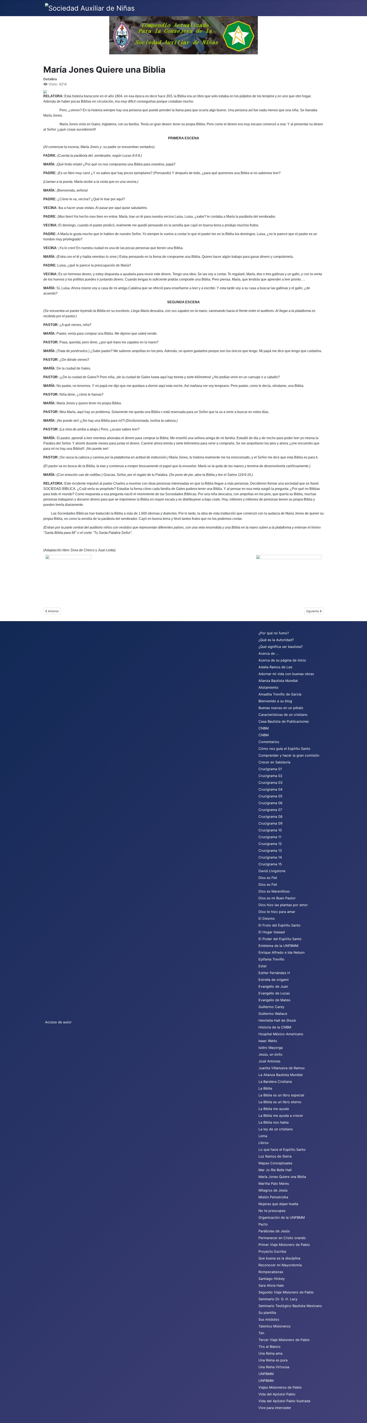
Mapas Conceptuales (275, 1163)
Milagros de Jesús (273, 1190)
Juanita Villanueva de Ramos (281, 1068)
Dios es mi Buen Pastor (277, 898)
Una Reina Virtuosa (273, 1367)
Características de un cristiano (283, 714)
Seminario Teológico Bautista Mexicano (290, 1306)
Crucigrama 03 (270, 782)
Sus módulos (268, 1319)
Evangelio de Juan (273, 986)
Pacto (263, 1224)
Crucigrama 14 (270, 857)
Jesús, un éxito (270, 1054)
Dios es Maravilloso (274, 891)
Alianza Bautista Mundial (278, 680)
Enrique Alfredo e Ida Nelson (281, 952)
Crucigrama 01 (270, 769)
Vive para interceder (274, 1408)
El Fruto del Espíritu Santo (279, 925)
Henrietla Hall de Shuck (277, 1020)
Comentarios (268, 742)
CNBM (263, 728)
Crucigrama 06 (270, 803)
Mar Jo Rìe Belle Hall (275, 1170)
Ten (261, 1333)
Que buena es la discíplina (279, 1258)
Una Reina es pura (273, 1360)
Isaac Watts (267, 1041)
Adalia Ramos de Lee (275, 667)
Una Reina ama (270, 1353)
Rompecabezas (270, 1272)
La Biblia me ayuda (273, 1109)
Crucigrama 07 (270, 810)
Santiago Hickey (271, 1278)
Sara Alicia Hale (271, 1285)
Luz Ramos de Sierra (275, 1156)
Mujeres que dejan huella (278, 1204)
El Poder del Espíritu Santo (280, 939)
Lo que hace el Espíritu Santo (282, 1149)
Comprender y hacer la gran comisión (288, 755)
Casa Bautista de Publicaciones (283, 721)
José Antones (269, 1061)
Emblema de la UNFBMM (278, 945)
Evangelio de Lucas (274, 993)
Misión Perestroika (273, 1197)
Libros (263, 1143)
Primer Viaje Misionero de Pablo (284, 1244)
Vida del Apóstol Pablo (276, 1394)
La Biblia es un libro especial (281, 1095)
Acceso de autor (58, 1022)
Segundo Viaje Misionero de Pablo (286, 1292)
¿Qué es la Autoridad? (276, 640)
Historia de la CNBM (274, 1027)
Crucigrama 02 (270, 776)
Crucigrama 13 (270, 850)
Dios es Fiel (267, 878)
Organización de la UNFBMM (281, 1217)
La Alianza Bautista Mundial (280, 1075)
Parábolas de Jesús (274, 1231)
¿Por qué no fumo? (273, 633)
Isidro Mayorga (270, 1047)
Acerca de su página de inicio (282, 660)
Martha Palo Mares (273, 1183)
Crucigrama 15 (270, 864)
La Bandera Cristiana (275, 1081)
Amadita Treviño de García (279, 694)
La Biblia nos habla (273, 1122)
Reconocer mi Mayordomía (280, 1265)
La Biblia (265, 1088)
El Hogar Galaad (271, 932)
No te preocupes (271, 1211)
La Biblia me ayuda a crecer (280, 1115)
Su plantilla (267, 1312)
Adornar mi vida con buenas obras (286, 674)
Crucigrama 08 (270, 816)
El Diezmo (266, 918)
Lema (262, 1136)
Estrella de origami (273, 979)
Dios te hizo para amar (276, 912)
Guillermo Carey (271, 1007)
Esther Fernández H (274, 973)
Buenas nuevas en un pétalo (280, 708)
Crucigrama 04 (270, 789)
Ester (262, 966)
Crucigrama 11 (269, 837)
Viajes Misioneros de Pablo (280, 1387)
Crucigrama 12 (270, 844)
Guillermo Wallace (272, 1013)
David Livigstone (271, 871)
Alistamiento (268, 687)
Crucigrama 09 (270, 823)
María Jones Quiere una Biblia (282, 1177)
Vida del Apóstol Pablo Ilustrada (284, 1401)
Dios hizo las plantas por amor (283, 905)
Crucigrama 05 (270, 796)
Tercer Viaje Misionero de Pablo (284, 1340)
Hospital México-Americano (280, 1034)
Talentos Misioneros (274, 1326)
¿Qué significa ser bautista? (280, 647)
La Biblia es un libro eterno (279, 1102)
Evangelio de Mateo (274, 1000)
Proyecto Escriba (272, 1251)
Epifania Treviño (271, 959)
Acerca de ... (268, 653)
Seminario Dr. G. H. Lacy (278, 1299)
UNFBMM (266, 1374)
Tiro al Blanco (269, 1346)
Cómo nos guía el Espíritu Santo (284, 748)
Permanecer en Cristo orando (282, 1238)
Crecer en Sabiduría (274, 762)
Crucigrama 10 (270, 830)
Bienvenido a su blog (275, 701)
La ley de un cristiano (275, 1129)
